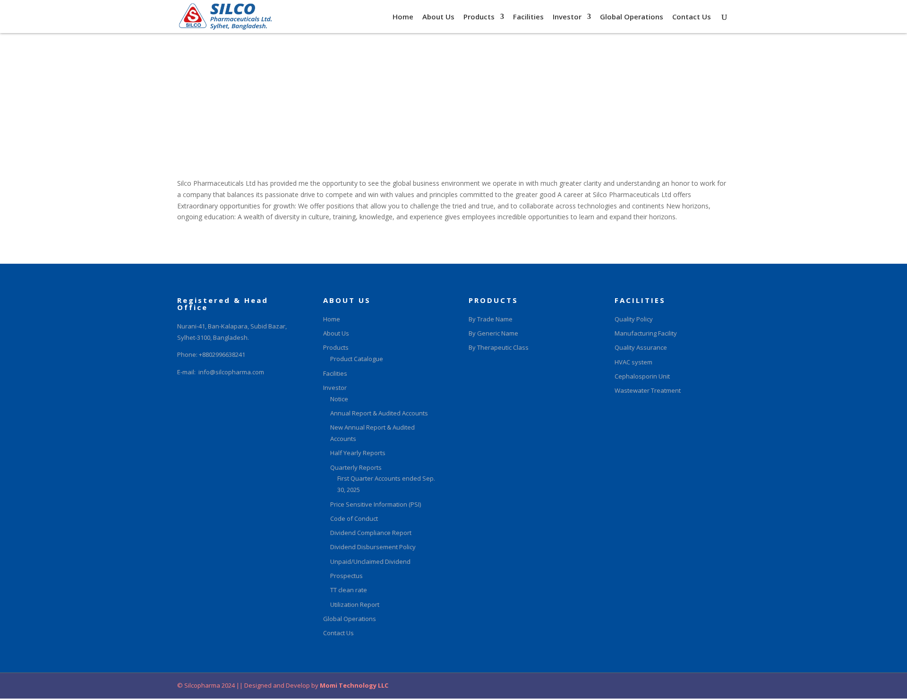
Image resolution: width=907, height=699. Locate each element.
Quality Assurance (641, 347)
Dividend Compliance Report (370, 532)
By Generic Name (493, 333)
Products (479, 17)
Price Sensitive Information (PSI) (375, 504)
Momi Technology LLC (353, 685)
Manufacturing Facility (646, 333)
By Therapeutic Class (499, 347)
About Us (438, 17)
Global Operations (631, 17)
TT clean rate (348, 590)
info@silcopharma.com (231, 372)
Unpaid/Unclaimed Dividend (370, 561)
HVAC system (633, 362)
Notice (339, 399)
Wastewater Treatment (648, 390)
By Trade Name (491, 319)
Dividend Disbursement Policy (373, 547)
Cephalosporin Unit (642, 376)
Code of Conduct (354, 518)
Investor (567, 17)
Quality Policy (634, 319)
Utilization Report (354, 604)
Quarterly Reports (356, 467)
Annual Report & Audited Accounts (379, 413)
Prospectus (346, 575)
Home (403, 17)
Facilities (528, 17)
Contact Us (691, 17)
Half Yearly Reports (357, 453)
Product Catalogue (356, 358)
